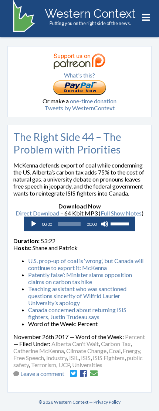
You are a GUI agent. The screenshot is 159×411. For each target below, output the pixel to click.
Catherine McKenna (38, 350)
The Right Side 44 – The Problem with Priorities (67, 143)
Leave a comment (42, 373)
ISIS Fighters (109, 357)
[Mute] (104, 224)
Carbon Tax (116, 343)
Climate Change (86, 350)
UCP (64, 364)
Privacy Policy (107, 402)
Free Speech (28, 357)
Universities (87, 364)
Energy (131, 350)
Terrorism (43, 364)
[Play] (33, 224)
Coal (115, 350)
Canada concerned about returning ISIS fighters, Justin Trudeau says (77, 313)
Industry (56, 357)
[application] (79, 224)
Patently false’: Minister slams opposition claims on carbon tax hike (80, 278)
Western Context (90, 13)
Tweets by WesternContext (79, 107)
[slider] (121, 223)
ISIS (86, 357)
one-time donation (93, 100)
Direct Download (37, 213)
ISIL (74, 357)
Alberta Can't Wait (75, 343)
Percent (135, 336)
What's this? (79, 75)
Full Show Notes (121, 213)
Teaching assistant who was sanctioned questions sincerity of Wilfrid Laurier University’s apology (77, 295)
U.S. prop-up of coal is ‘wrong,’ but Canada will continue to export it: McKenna (85, 264)
